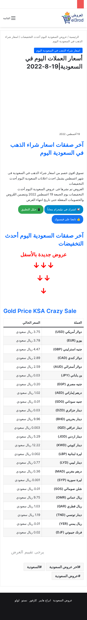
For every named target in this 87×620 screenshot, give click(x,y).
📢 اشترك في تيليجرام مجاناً (63, 209)
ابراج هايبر (45, 600)
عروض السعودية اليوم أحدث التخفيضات (44, 36)
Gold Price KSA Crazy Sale (39, 310)
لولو (17, 600)
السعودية (33, 567)
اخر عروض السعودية (63, 567)
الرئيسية (74, 36)
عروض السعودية (66, 576)
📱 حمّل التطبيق (31, 209)
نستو (24, 600)
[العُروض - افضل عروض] (72, 18)
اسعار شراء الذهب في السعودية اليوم (58, 50)
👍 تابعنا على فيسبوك (67, 219)
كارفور (33, 600)
